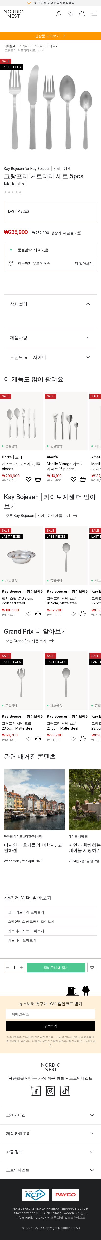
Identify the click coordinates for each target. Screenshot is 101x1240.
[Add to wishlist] (29, 479)
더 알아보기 (84, 263)
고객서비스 (16, 1115)
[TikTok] (65, 1090)
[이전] (9, 108)
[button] (13, 192)
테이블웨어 (11, 46)
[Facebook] (36, 1090)
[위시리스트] (70, 14)
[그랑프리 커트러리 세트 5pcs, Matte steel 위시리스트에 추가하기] (92, 967)
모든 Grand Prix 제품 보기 (26, 641)
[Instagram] (50, 1090)
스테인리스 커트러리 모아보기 (31, 921)
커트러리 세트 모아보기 (26, 931)
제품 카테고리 (18, 1133)
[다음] (92, 108)
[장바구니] (82, 14)
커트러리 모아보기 (22, 940)
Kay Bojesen (14, 168)
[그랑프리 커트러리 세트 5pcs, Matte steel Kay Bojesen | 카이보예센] (50, 107)
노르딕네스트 (18, 1169)
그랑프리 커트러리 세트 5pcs (24, 50)
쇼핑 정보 (14, 1151)
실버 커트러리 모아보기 (26, 912)
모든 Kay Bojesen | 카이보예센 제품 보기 (38, 515)
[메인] (13, 14)
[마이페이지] (59, 14)
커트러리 (28, 46)
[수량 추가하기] (21, 967)
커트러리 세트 (46, 46)
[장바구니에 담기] (38, 479)
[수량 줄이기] (7, 967)
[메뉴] (94, 14)
